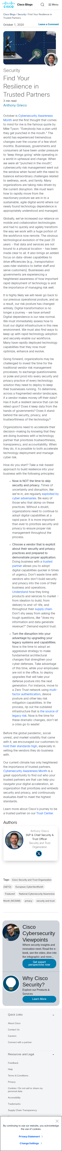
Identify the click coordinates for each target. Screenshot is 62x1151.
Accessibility (14, 1097)
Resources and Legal (21, 1054)
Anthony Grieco (15, 105)
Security (22, 14)
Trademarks (14, 1104)
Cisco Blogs (25, 4)
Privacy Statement (29, 1136)
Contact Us (14, 1029)
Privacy (12, 1082)
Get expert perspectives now (39, 963)
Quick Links (15, 1014)
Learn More (39, 999)
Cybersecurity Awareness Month (25, 771)
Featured (10, 893)
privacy (28, 900)
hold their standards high (20, 746)
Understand (20, 592)
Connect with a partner (20, 1042)
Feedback (13, 1063)
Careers (12, 1036)
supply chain (43, 609)
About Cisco (14, 1023)
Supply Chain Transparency (22, 1110)
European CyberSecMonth (29, 886)
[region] (31, 1133)
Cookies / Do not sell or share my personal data (25, 1090)
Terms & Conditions (18, 1075)
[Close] (57, 1121)
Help (10, 1069)
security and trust (46, 900)
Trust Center (44, 813)
